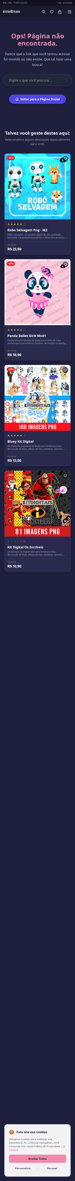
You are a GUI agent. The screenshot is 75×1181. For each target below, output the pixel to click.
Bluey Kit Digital (20, 441)
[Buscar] (44, 12)
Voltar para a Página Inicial (40, 99)
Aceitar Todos (37, 1158)
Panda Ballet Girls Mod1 (26, 336)
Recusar (52, 1168)
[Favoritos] (52, 12)
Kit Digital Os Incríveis (25, 547)
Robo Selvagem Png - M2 (27, 230)
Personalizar (23, 1168)
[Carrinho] (60, 12)
